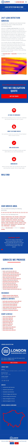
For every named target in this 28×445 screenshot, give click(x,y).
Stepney (16, 222)
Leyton (2, 221)
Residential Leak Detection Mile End (11, 281)
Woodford (13, 225)
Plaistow (3, 222)
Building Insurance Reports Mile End (11, 296)
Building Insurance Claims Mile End (10, 295)
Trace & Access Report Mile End (10, 304)
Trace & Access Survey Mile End (10, 305)
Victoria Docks (7, 224)
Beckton (3, 216)
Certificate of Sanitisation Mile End (10, 310)
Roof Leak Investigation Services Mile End (12, 301)
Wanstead (19, 224)
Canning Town (22, 216)
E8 (13, 212)
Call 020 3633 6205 (20, 2)
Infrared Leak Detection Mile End (10, 287)
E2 (3, 212)
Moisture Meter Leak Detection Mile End (12, 274)
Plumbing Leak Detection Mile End (10, 280)
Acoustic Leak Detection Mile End (10, 284)
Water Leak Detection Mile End (9, 271)
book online (14, 53)
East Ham (16, 218)
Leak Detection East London (11, 8)
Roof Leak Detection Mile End (9, 283)
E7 (12, 212)
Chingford (3, 218)
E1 (1, 212)
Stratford (21, 222)
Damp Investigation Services (9, 398)
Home (3, 8)
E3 (5, 212)
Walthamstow (14, 224)
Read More (11, 441)
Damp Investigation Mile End (9, 316)
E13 (24, 212)
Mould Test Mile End (7, 325)
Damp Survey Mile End (8, 319)
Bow (13, 216)
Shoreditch (11, 222)
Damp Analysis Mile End (8, 328)
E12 (22, 212)
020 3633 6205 (6, 53)
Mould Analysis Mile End (8, 321)
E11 (20, 212)
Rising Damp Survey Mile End (9, 326)
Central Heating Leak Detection (9, 396)
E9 (15, 212)
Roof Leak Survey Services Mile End (10, 302)
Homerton (14, 219)
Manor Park (13, 221)
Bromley (17, 216)
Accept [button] (12, 443)
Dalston (11, 218)
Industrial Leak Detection (8, 389)
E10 (17, 212)
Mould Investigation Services (9, 401)
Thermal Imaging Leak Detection (10, 394)
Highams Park (9, 219)
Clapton (8, 218)
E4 (7, 212)
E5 (8, 212)
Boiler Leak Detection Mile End (9, 277)
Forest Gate (21, 218)
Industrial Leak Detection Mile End (10, 286)
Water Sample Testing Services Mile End (12, 307)
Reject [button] (16, 443)
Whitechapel (6, 225)
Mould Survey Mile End (8, 323)
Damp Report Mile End (8, 318)
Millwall (22, 221)
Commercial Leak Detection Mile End (11, 275)
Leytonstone (8, 221)
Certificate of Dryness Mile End (10, 308)
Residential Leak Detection (8, 391)
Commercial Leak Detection (9, 387)
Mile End (19, 221)
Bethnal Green (8, 216)
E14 (26, 212)
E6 (10, 212)
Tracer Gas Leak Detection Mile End (11, 272)
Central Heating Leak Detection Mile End (12, 278)
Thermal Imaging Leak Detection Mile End (12, 289)
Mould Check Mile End (7, 322)
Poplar (7, 222)
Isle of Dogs (20, 219)
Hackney (3, 219)
